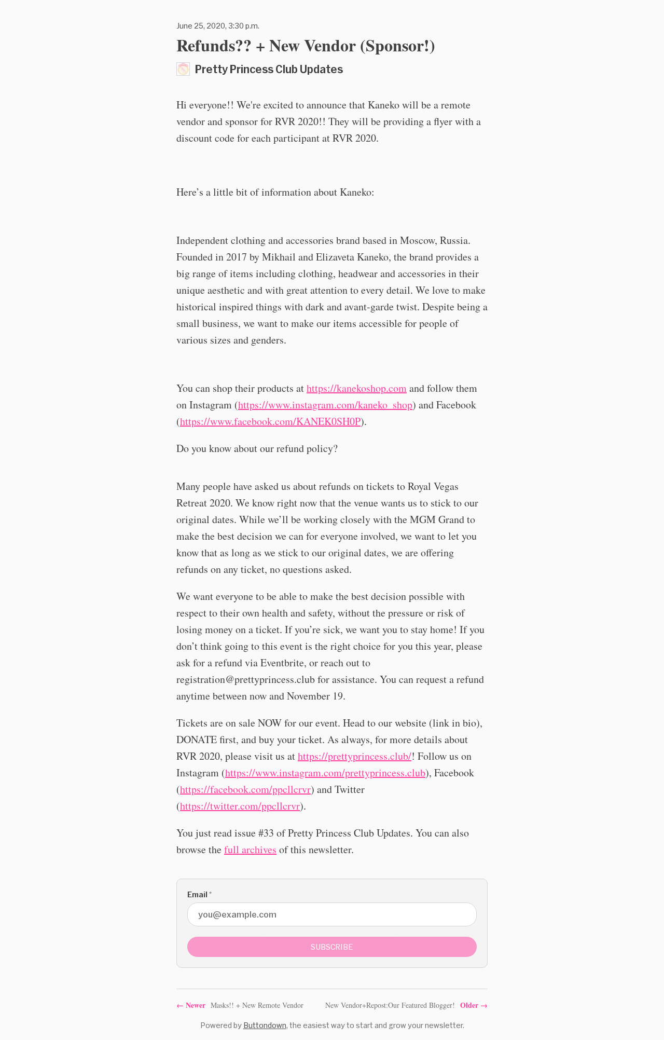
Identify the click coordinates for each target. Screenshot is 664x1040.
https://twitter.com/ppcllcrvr (240, 806)
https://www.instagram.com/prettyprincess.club (325, 772)
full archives (250, 849)
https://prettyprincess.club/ (354, 756)
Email (199, 894)
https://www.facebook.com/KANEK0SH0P (270, 421)
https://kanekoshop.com (357, 388)
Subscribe (332, 946)
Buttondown (264, 1025)
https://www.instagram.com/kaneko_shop (325, 405)
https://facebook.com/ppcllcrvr (245, 789)
